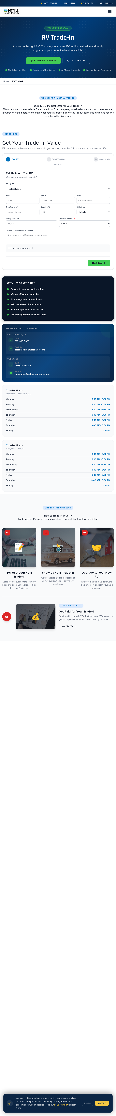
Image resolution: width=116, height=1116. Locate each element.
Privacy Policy (61, 1105)
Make (44, 195)
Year (8, 195)
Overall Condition (67, 219)
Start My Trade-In (45, 60)
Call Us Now (78, 60)
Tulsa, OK (88, 3)
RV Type (11, 183)
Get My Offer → (69, 626)
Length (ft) (45, 207)
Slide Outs (81, 207)
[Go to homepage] (12, 11)
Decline (87, 1103)
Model (80, 195)
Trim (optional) (12, 207)
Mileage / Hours (12, 219)
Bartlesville (50, 3)
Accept (102, 1103)
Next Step (97, 263)
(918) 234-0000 (106, 3)
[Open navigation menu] (110, 11)
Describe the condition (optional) (19, 230)
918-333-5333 (69, 3)
